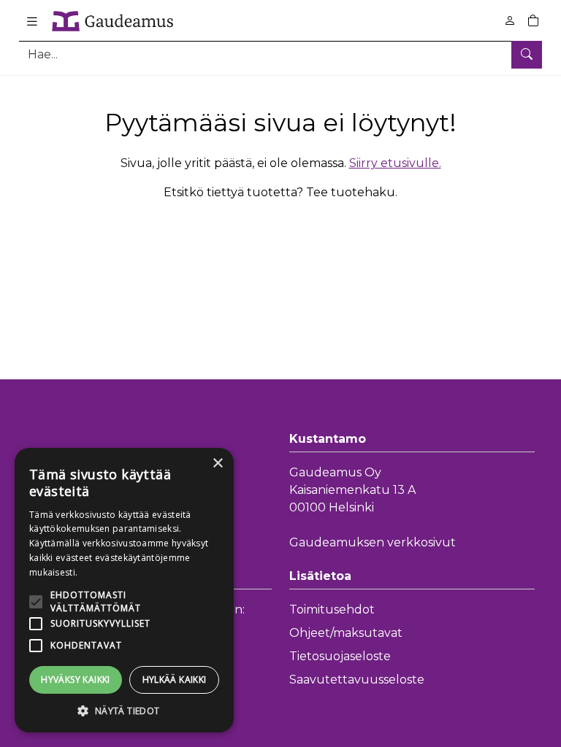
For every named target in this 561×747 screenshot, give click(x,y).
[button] (124, 710)
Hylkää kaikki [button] (174, 679)
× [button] (217, 463)
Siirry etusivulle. (395, 163)
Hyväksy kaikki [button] (75, 679)
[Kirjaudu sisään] (510, 21)
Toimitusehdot (332, 609)
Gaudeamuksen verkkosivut (372, 542)
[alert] (124, 590)
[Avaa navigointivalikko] (32, 21)
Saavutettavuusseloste (356, 679)
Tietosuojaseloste (340, 656)
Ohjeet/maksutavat (345, 633)
